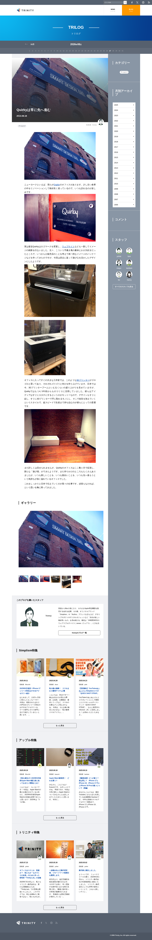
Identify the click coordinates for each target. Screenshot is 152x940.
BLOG (131, 10)
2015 (116, 157)
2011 (116, 178)
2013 (116, 168)
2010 (116, 184)
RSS (149, 2)
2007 (116, 199)
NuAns (74, 614)
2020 (116, 131)
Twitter (137, 2)
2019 (116, 136)
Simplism (63, 614)
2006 (116, 205)
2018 (116, 142)
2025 (116, 105)
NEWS (112, 10)
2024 (116, 110)
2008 (116, 194)
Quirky (57, 184)
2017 (116, 147)
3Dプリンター (82, 380)
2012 (116, 173)
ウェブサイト (68, 246)
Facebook (131, 2)
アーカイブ (22, 126)
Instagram (143, 2)
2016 (116, 152)
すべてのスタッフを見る (124, 286)
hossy (94, 125)
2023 (116, 115)
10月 (32, 44)
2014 (116, 163)
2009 (116, 189)
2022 (116, 121)
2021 (116, 126)
